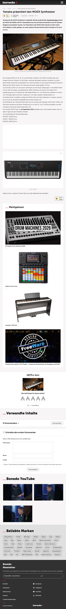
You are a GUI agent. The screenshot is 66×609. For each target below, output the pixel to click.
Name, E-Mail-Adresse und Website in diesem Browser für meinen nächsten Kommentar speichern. (33, 464)
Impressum (6, 587)
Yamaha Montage (52, 20)
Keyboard (9, 8)
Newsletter (12, 576)
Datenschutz (7, 591)
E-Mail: (5, 460)
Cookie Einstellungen (9, 599)
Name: (5, 455)
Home (4, 8)
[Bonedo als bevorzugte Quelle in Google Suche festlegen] (15, 15)
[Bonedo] (10, 2)
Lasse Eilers (24, 15)
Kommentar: (6, 442)
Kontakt (5, 584)
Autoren (5, 595)
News (14, 8)
